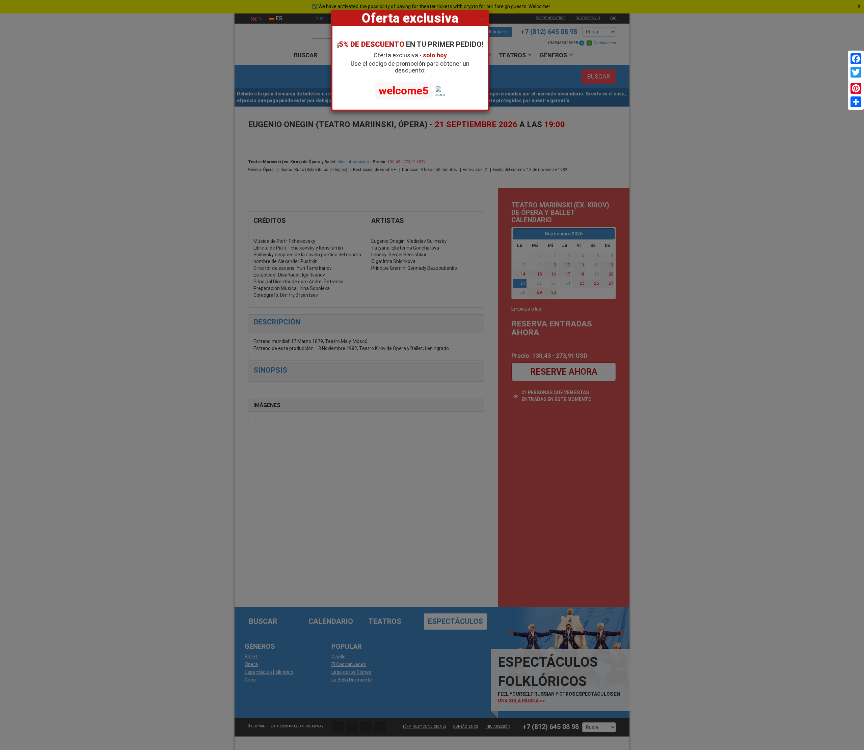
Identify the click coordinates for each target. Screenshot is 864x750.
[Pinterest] (856, 88)
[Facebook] (856, 58)
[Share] (856, 102)
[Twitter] (856, 72)
